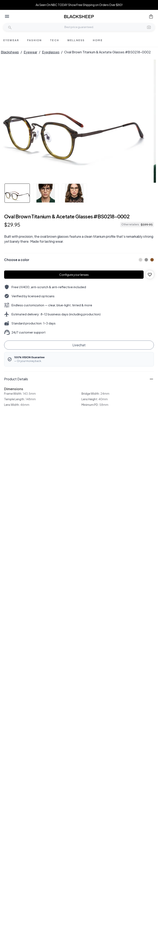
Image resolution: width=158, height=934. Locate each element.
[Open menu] (7, 16)
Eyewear (30, 52)
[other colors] (139, 260)
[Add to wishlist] (150, 274)
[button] (149, 27)
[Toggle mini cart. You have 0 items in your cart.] (151, 16)
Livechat (79, 345)
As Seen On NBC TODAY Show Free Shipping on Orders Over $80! (79, 5)
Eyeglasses (50, 52)
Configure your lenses (74, 274)
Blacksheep (10, 52)
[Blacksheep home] (79, 16)
